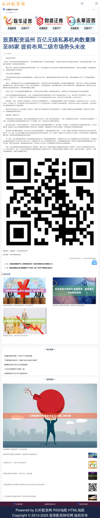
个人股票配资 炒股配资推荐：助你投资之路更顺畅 (19, 496)
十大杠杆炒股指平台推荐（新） (15, 369)
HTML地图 (76, 509)
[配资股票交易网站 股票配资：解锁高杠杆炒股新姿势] (74, 290)
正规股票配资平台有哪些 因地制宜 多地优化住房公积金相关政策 (24, 484)
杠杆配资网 (19, 504)
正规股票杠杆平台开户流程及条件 (16, 373)
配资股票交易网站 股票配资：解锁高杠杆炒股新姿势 (20, 454)
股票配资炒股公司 (50, 504)
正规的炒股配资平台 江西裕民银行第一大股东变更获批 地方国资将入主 (31, 264)
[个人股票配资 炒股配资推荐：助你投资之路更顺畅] (92, 498)
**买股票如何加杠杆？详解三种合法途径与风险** (21, 360)
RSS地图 (60, 509)
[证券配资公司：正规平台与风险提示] (92, 465)
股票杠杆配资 (83, 504)
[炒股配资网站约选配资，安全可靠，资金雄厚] (92, 476)
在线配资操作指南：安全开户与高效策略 (18, 356)
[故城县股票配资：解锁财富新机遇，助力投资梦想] (24, 290)
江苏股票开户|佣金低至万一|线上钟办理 (15, 449)
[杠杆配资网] (13, 3)
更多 (93, 9)
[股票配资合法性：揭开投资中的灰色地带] (24, 321)
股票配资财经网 (61, 515)
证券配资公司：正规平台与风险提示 (14, 462)
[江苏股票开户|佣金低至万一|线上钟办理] (50, 415)
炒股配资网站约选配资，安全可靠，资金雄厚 (17, 473)
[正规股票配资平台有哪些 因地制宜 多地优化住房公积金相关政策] (92, 487)
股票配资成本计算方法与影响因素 (16, 364)
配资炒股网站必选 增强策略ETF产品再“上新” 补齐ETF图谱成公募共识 (30, 268)
